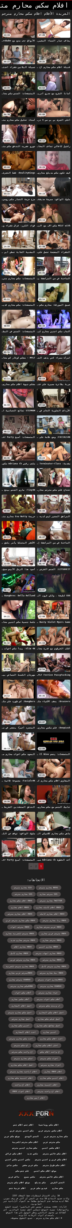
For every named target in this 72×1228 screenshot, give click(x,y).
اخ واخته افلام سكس (50, 1052)
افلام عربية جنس (17, 1188)
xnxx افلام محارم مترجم (20, 914)
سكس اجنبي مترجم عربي (21, 1131)
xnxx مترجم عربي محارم (54, 934)
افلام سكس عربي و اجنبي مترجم (51, 1159)
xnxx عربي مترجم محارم (49, 927)
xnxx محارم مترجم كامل (54, 966)
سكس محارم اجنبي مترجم (24, 1148)
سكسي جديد (32, 1154)
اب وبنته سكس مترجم (49, 1006)
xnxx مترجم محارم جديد (23, 940)
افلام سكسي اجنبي (51, 1148)
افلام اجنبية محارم (47, 1085)
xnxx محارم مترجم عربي (23, 960)
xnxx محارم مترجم (52, 960)
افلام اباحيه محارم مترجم (23, 1072)
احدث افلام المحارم (26, 1032)
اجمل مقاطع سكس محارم (48, 1026)
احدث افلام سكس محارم (51, 1039)
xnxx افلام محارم (20, 907)
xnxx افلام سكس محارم (21, 901)
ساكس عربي (14, 1177)
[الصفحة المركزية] (36, 1113)
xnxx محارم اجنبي (48, 947)
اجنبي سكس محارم (20, 1026)
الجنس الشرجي (58, 1182)
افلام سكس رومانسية (49, 1125)
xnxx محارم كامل (19, 953)
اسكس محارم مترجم (23, 1058)
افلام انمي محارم (36, 1098)
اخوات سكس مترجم (49, 1058)
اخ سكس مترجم (21, 1045)
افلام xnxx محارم (53, 1072)
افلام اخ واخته (22, 1085)
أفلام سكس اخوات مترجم (48, 999)
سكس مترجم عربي (51, 1142)
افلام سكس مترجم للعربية (25, 1142)
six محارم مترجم (23, 888)
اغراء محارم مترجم (51, 1065)
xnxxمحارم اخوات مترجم (50, 980)
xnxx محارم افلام (23, 947)
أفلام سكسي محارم (20, 999)
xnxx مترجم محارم (52, 940)
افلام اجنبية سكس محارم (20, 1078)
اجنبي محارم (49, 1032)
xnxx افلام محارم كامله (52, 914)
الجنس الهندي (32, 1136)
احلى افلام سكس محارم (47, 1045)
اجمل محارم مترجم (21, 1019)
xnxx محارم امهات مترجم (48, 953)
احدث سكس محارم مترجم (21, 1039)
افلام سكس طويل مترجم (54, 1165)
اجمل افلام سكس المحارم (51, 1013)
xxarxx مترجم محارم (19, 980)
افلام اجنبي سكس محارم (52, 1078)
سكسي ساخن (12, 1165)
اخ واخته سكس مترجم (22, 1052)
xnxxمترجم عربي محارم (20, 973)
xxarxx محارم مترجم (50, 986)
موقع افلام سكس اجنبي (45, 1171)
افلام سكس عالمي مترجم (54, 1154)
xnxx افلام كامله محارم (48, 907)
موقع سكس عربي (12, 1136)
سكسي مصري (29, 1177)
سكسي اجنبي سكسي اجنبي (17, 1159)
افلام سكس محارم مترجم (47, 1218)
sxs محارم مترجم (23, 894)
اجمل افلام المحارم (22, 1006)
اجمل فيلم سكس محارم (49, 1019)
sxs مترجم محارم (48, 894)
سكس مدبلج (40, 1182)
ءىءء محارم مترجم (48, 993)
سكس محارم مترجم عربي (56, 1136)
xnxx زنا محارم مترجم (54, 920)
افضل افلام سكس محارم (22, 1065)
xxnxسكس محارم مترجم (22, 986)
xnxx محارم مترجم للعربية (20, 966)
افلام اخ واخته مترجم (49, 1091)
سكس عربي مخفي (30, 1165)
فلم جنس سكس (22, 1171)
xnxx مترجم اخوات (20, 927)
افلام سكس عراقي (14, 1154)
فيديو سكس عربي (39, 1188)
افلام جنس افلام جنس (23, 1125)
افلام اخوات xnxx (21, 1091)
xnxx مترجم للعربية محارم (20, 934)
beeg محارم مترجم (48, 888)
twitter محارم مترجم (51, 901)
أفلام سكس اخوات (23, 993)
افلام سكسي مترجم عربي (50, 1131)
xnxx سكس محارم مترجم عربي (20, 920)
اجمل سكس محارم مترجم (20, 1013)
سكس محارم (57, 1188)
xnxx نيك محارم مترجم (51, 973)
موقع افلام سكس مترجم (18, 1182)
